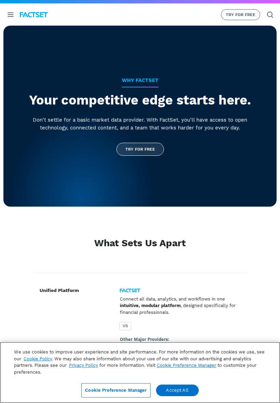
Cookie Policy (38, 358)
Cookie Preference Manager (115, 390)
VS (125, 325)
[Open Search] (270, 15)
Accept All (177, 390)
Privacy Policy (83, 365)
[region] (140, 372)
